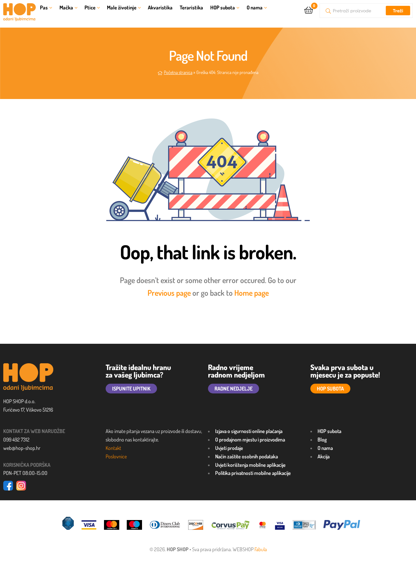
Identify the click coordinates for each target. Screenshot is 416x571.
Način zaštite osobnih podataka (246, 456)
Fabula (260, 549)
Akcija (324, 456)
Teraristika (191, 7)
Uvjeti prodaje (229, 448)
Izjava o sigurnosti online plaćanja (248, 431)
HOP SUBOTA (330, 388)
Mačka (66, 7)
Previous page (169, 293)
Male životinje (121, 7)
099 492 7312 (16, 439)
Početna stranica (178, 72)
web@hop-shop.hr (21, 448)
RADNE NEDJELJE (233, 388)
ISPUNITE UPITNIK (131, 388)
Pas (44, 7)
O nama (255, 7)
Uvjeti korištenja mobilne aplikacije (250, 465)
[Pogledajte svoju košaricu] (308, 9)
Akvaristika (160, 7)
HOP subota (222, 7)
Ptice (90, 7)
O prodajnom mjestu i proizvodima (250, 439)
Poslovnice (116, 456)
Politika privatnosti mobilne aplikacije (253, 473)
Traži (398, 11)
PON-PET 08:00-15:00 (25, 473)
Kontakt (113, 448)
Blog (322, 439)
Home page (251, 293)
